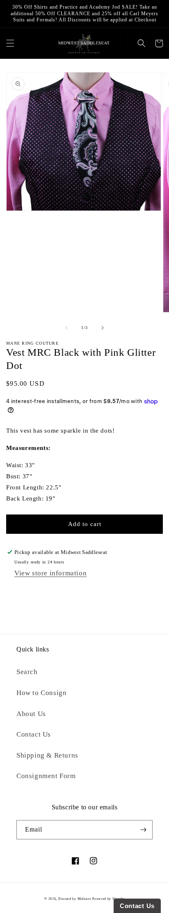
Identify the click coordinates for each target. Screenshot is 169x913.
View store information (50, 573)
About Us (31, 714)
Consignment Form (46, 776)
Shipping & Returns (47, 755)
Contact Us (33, 734)
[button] (10, 43)
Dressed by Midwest (74, 899)
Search (27, 672)
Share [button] (22, 592)
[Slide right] (103, 328)
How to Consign (41, 693)
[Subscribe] (143, 829)
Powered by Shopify (108, 899)
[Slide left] (66, 328)
